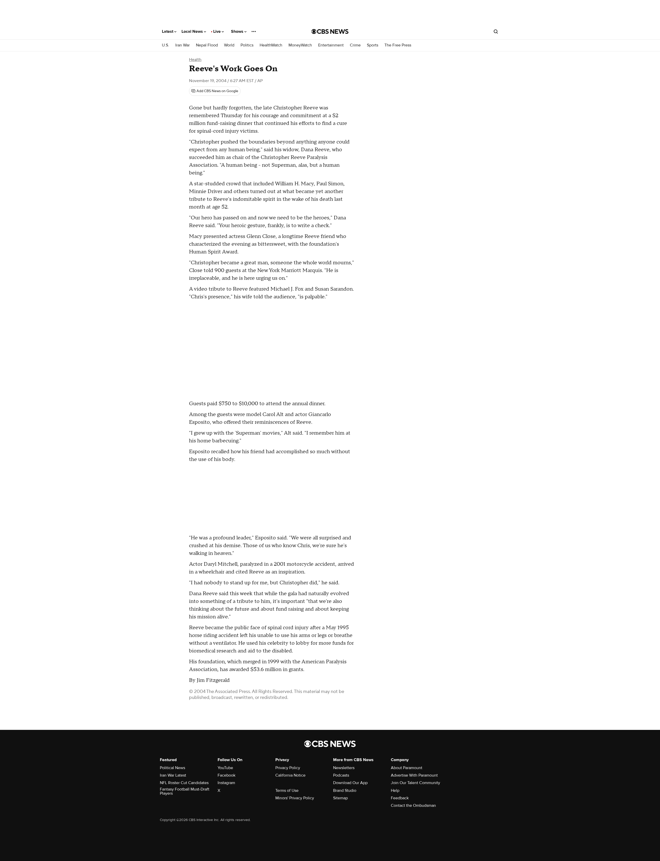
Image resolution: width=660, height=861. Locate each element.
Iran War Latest (173, 775)
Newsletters (343, 768)
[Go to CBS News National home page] (330, 31)
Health (195, 60)
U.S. (165, 45)
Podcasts (341, 775)
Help (395, 790)
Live (217, 31)
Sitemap (340, 798)
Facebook (226, 775)
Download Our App (350, 783)
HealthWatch (271, 45)
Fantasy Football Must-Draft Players (184, 791)
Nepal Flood (207, 45)
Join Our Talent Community (415, 783)
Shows (237, 31)
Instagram (226, 783)
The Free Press (397, 45)
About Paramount (406, 768)
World (229, 45)
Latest (168, 31)
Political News (172, 768)
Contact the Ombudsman (413, 805)
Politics (247, 45)
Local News (193, 31)
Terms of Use (287, 790)
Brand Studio (344, 790)
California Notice (290, 775)
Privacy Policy (287, 768)
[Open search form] (495, 31)
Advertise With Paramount (414, 775)
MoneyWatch (300, 45)
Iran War (182, 45)
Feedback (400, 798)
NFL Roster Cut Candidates (184, 783)
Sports (372, 45)
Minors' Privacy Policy (294, 798)
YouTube (225, 768)
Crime (355, 45)
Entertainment (331, 45)
